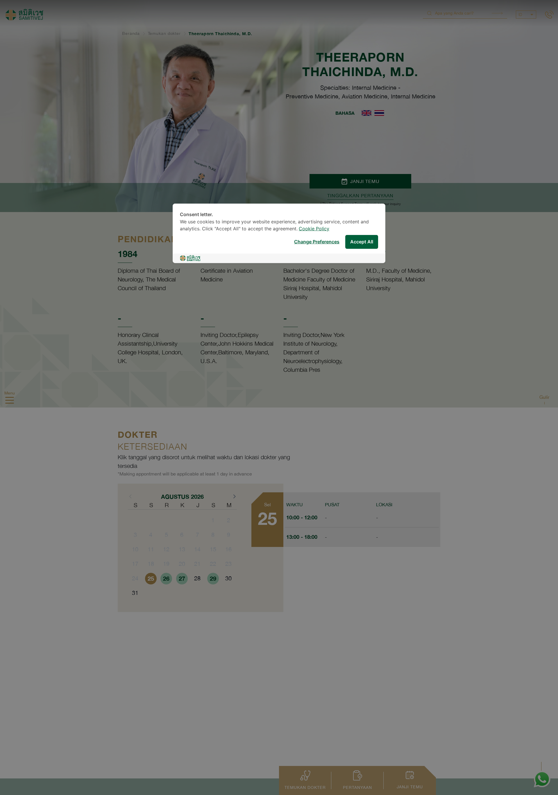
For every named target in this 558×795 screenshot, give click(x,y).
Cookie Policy (314, 228)
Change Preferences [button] (316, 241)
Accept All (361, 241)
